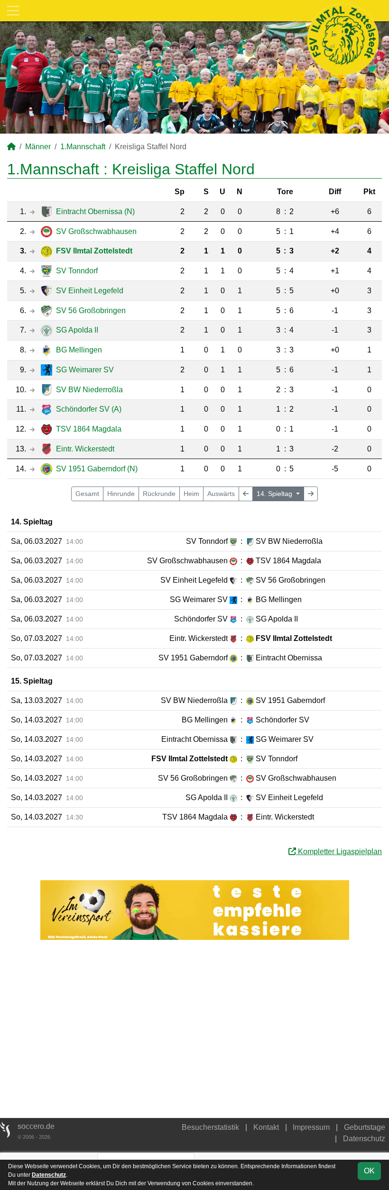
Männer (38, 147)
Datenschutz (364, 1139)
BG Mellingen (79, 350)
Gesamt (87, 493)
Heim (191, 493)
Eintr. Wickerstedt (85, 449)
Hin (121, 493)
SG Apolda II (77, 330)
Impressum (311, 1127)
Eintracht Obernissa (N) (95, 211)
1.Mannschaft (82, 147)
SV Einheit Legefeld (89, 291)
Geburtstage (364, 1127)
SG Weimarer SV (85, 370)
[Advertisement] (194, 1029)
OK (369, 1171)
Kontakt (266, 1127)
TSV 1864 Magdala (88, 429)
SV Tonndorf (77, 271)
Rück (159, 493)
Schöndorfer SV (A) (88, 409)
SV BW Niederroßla (89, 390)
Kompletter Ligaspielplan (339, 851)
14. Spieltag (275, 493)
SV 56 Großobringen (91, 311)
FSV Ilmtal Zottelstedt (94, 251)
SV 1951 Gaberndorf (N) (97, 469)
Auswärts (221, 493)
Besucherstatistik (210, 1127)
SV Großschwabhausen (96, 231)
